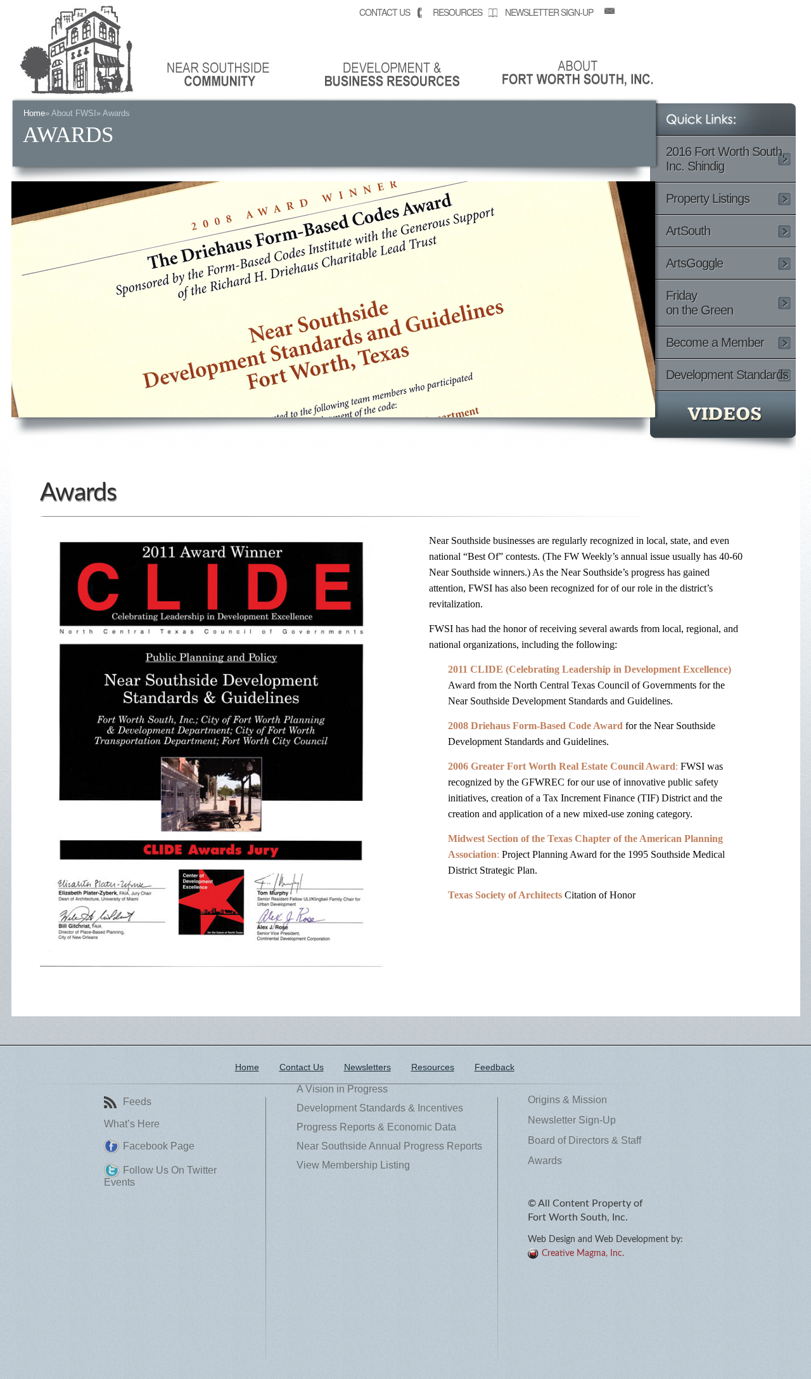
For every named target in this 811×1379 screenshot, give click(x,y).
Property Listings (708, 198)
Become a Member (715, 342)
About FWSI (73, 113)
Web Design (551, 1239)
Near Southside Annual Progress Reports (389, 1146)
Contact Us (384, 12)
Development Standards (727, 375)
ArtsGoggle (694, 263)
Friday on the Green (699, 302)
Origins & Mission (567, 1100)
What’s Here (132, 1124)
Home (34, 113)
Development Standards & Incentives (380, 1108)
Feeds (137, 1102)
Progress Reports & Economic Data (376, 1127)
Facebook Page (159, 1146)
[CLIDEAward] (211, 963)
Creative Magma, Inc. (583, 1253)
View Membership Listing (353, 1165)
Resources (457, 12)
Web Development (631, 1239)
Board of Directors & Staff (584, 1141)
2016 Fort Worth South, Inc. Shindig (725, 159)
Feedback (494, 1067)
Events (119, 1182)
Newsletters (367, 1067)
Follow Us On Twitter (170, 1170)
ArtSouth (688, 231)
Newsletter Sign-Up (549, 12)
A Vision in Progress (342, 1089)
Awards (78, 493)
